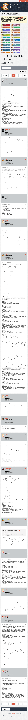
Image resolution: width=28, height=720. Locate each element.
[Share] (25, 84)
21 (20, 75)
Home (2, 13)
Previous (5, 75)
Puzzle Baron (9, 13)
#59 (25, 624)
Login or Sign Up (22, 1)
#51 (25, 262)
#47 (25, 137)
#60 (25, 678)
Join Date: (7, 83)
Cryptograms (15, 13)
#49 (25, 204)
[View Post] (19, 530)
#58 (25, 597)
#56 (25, 527)
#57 (25, 559)
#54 (25, 442)
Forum (5, 13)
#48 (25, 167)
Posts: (6, 84)
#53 (25, 426)
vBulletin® (14, 713)
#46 (25, 87)
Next (25, 75)
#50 (25, 228)
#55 (25, 476)
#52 (25, 403)
